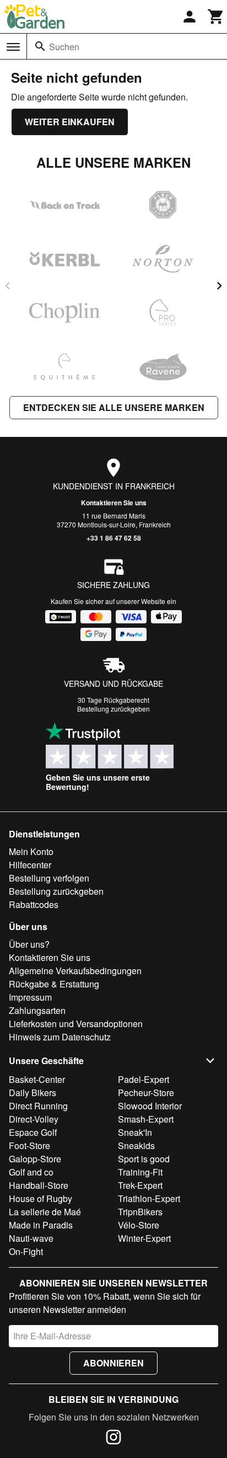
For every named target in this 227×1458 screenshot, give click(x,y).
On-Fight (26, 1251)
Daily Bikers (32, 1092)
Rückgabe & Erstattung (54, 984)
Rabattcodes (33, 904)
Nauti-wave (31, 1238)
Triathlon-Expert (149, 1198)
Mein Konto (31, 851)
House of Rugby (40, 1198)
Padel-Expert (143, 1079)
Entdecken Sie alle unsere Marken (113, 407)
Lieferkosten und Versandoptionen (76, 1023)
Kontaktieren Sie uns (114, 502)
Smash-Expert (146, 1119)
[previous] (7, 285)
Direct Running (38, 1105)
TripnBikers (140, 1211)
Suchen (64, 46)
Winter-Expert (144, 1238)
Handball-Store (38, 1185)
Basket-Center (37, 1079)
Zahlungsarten (37, 1010)
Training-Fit (140, 1172)
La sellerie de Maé (45, 1211)
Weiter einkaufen (70, 121)
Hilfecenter (30, 864)
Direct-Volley (33, 1119)
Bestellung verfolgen (49, 878)
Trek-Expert (140, 1185)
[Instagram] (113, 1438)
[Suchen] (40, 46)
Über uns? (29, 944)
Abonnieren (113, 1362)
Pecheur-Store (146, 1092)
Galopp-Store (35, 1158)
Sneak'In (135, 1132)
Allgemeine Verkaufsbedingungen (75, 970)
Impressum (30, 997)
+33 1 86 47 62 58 (114, 538)
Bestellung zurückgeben (113, 708)
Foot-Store (29, 1145)
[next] (219, 285)
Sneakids (136, 1145)
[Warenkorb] (216, 16)
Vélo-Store (138, 1225)
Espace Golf (33, 1132)
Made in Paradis (41, 1225)
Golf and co (31, 1172)
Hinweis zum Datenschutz (60, 1036)
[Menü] (13, 47)
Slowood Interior (150, 1105)
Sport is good (144, 1158)
